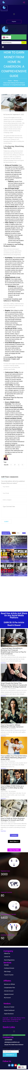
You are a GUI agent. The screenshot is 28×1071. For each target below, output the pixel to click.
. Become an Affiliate (9, 984)
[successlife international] (3, 2)
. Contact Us (7, 956)
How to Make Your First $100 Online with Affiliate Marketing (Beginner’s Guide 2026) (14, 757)
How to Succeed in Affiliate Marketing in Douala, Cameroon (12, 726)
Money (16, 80)
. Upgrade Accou (8, 994)
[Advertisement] (14, 592)
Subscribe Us (10, 1054)
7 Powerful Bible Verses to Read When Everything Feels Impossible (14, 540)
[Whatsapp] (18, 1065)
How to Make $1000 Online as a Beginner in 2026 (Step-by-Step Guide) (12, 788)
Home (10, 80)
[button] (14, 14)
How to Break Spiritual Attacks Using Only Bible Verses (7, 550)
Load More (14, 835)
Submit (6, 521)
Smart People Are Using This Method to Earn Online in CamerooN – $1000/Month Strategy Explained (14, 685)
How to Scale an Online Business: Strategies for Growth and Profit (13, 819)
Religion (4, 536)
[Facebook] (9, 1065)
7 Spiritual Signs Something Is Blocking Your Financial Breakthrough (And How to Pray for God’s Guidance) (13, 651)
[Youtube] (15, 1065)
